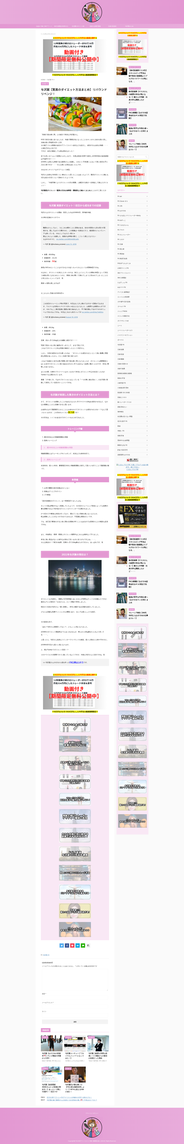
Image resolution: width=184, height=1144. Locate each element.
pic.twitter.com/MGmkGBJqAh (67, 239)
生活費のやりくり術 (78, 26)
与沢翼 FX (46, 955)
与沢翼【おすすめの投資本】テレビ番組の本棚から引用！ (51, 1055)
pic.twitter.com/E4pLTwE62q (92, 312)
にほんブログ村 (132, 469)
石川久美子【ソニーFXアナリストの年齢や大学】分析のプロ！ (69, 1097)
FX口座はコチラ (77, 662)
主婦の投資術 (112, 26)
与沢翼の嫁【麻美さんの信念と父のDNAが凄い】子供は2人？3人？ (72, 1100)
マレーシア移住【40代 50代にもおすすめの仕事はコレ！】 (138, 146)
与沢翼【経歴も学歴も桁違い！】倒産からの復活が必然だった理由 (97, 1055)
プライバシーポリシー (92, 1113)
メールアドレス (48, 1002)
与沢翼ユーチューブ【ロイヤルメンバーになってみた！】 (74, 1055)
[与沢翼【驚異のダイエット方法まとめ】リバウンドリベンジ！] (77, 945)
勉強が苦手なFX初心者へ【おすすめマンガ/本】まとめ (138, 131)
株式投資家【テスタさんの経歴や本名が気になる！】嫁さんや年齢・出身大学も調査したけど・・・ (138, 97)
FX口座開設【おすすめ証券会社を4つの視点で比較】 (138, 115)
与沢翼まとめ (129, 26)
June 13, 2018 (71, 244)
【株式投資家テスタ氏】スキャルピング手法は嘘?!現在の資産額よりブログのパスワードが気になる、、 (138, 75)
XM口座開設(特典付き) (61, 26)
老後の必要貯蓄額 (95, 26)
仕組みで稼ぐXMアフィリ (44, 26)
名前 (44, 994)
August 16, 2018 (72, 317)
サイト (44, 1011)
